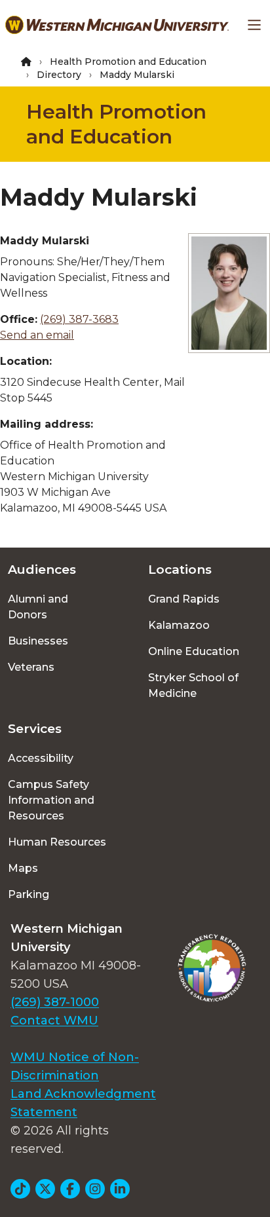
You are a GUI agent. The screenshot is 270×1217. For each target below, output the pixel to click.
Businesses (38, 641)
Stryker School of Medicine (193, 685)
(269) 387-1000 (54, 1002)
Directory (59, 75)
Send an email (37, 335)
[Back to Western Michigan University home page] (117, 25)
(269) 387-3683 (79, 319)
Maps (23, 868)
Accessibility (40, 758)
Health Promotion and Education (128, 61)
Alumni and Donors (38, 607)
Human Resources (57, 842)
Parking (28, 894)
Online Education (193, 651)
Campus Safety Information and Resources (51, 800)
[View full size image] (229, 293)
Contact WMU (54, 1020)
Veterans (31, 667)
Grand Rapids (184, 599)
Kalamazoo (179, 625)
